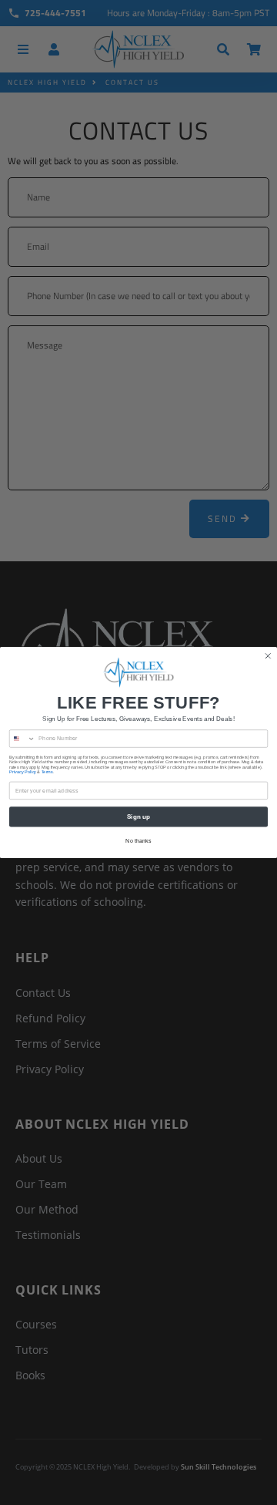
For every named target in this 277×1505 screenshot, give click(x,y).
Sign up (138, 816)
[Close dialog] (268, 656)
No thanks (138, 840)
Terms (47, 771)
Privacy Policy (22, 771)
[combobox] (22, 738)
